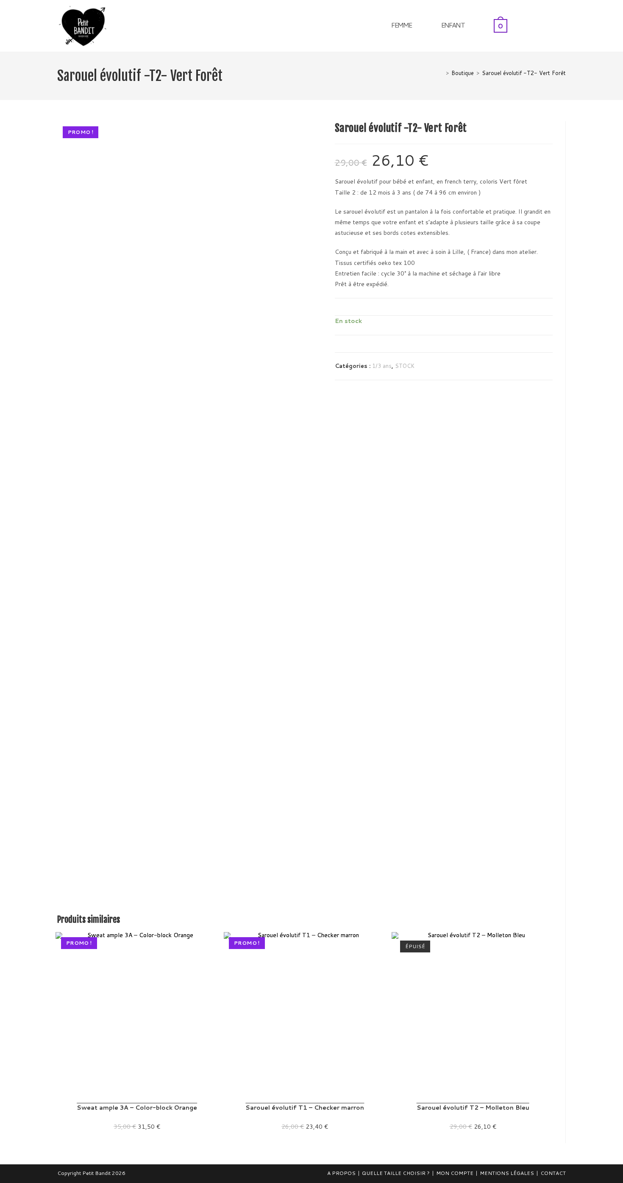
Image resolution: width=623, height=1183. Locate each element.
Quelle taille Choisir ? (396, 1173)
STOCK (404, 366)
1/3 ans (382, 366)
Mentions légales (507, 1173)
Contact (553, 1173)
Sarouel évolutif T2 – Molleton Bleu (473, 1107)
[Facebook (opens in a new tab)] (552, 25)
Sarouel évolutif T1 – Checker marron (304, 1107)
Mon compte (454, 1173)
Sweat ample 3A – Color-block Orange (137, 1107)
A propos (341, 1173)
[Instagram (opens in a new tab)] (563, 25)
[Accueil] (441, 73)
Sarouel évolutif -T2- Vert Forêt (524, 73)
